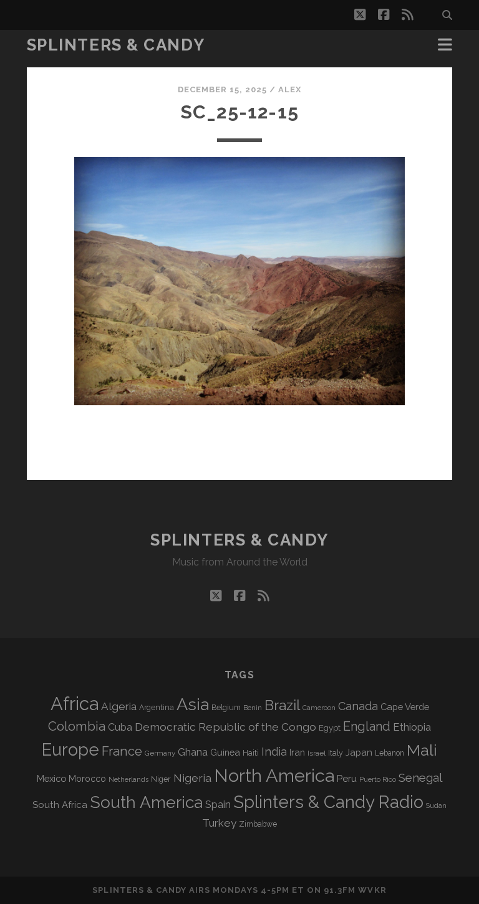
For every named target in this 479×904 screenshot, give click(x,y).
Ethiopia (412, 727)
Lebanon (389, 753)
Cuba (120, 727)
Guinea (225, 752)
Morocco (87, 779)
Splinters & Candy (116, 45)
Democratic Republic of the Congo (225, 726)
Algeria (119, 706)
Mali (422, 750)
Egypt (330, 728)
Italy (335, 753)
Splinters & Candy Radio (328, 802)
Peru (347, 778)
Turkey (219, 823)
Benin (252, 707)
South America (146, 802)
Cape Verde (404, 706)
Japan (359, 752)
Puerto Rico (377, 779)
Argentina (156, 707)
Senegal (420, 777)
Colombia (76, 726)
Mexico (51, 778)
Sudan (436, 806)
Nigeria (192, 777)
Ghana (193, 752)
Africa (75, 703)
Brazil (282, 705)
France (122, 751)
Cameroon (319, 708)
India (274, 751)
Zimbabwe (258, 824)
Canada (358, 706)
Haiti (251, 752)
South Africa (59, 804)
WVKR (372, 890)
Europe (70, 749)
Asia (193, 704)
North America (274, 775)
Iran (297, 752)
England (366, 726)
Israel (316, 753)
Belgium (226, 707)
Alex (289, 89)
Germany (160, 753)
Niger (161, 779)
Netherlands (128, 780)
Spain (218, 804)
